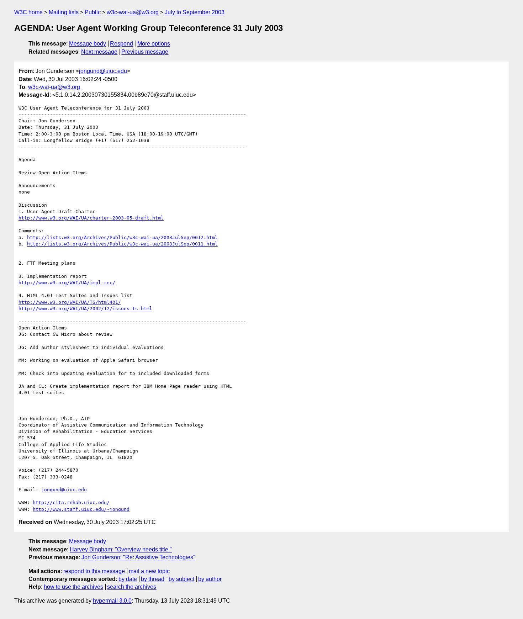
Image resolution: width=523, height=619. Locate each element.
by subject (181, 579)
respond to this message (94, 571)
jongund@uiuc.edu (103, 71)
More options (153, 44)
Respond (121, 44)
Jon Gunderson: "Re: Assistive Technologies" (138, 557)
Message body (87, 44)
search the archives (131, 587)
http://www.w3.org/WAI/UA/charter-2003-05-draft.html (91, 218)
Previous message (144, 52)
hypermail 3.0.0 (112, 601)
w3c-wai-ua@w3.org (133, 12)
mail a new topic (149, 571)
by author (210, 579)
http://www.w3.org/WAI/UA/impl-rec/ (67, 282)
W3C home (28, 12)
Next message (99, 52)
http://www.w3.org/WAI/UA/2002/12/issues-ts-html (85, 308)
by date (127, 579)
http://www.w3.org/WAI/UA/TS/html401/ (70, 302)
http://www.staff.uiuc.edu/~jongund (81, 509)
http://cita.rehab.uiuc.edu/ (71, 502)
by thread (152, 579)
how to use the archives (73, 587)
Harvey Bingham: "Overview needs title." (121, 549)
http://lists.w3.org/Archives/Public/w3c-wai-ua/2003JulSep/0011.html (122, 244)
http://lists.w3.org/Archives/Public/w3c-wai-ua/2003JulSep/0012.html (122, 237)
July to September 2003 (194, 12)
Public (93, 12)
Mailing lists (64, 12)
